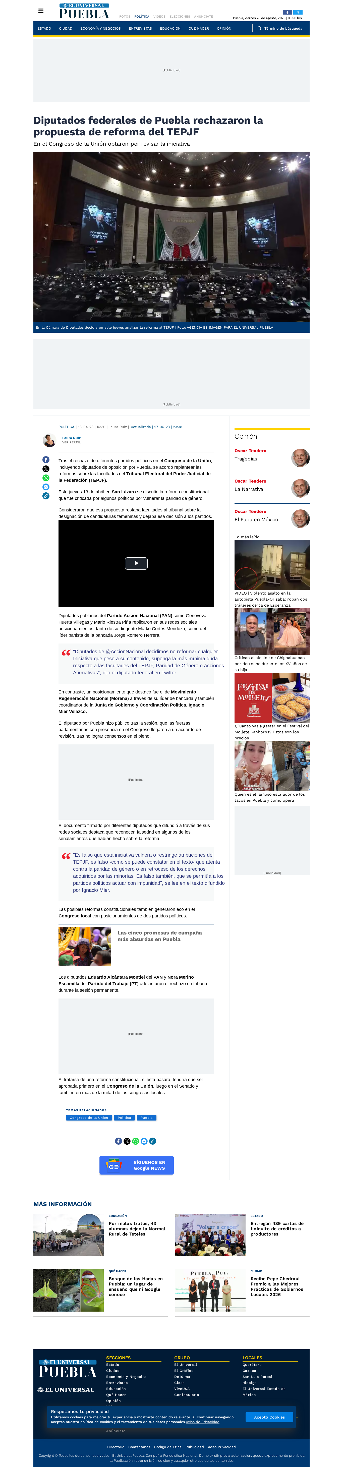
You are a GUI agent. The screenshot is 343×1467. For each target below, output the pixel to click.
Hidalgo (250, 1383)
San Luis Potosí (257, 1377)
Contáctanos (139, 1447)
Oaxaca (249, 1371)
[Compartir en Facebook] (45, 459)
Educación (170, 28)
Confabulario (186, 1395)
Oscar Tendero (250, 450)
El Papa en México (256, 519)
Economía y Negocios (100, 28)
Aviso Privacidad (222, 1447)
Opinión (224, 28)
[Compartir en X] (45, 468)
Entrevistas (140, 28)
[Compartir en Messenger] (45, 486)
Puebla (147, 1118)
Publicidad (195, 1447)
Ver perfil (71, 442)
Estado (44, 28)
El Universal (185, 1365)
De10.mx (182, 1377)
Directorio (115, 1447)
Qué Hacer (199, 28)
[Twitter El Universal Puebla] (298, 12)
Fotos (124, 16)
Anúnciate (203, 16)
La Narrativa (249, 489)
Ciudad (65, 28)
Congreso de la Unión (89, 1118)
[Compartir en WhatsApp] (45, 477)
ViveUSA (182, 1389)
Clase (179, 1383)
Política (141, 16)
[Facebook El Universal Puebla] (287, 12)
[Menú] (40, 10)
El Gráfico (183, 1371)
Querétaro (252, 1365)
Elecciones (179, 16)
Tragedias (246, 459)
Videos (159, 16)
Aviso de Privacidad (202, 1422)
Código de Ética (168, 1447)
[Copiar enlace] (45, 495)
